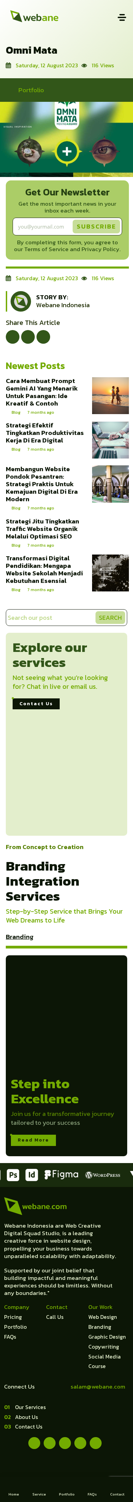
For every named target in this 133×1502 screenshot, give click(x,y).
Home (14, 1494)
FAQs (10, 1337)
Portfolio (31, 90)
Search (110, 617)
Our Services (30, 1407)
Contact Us (36, 703)
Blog (16, 412)
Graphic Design (107, 1337)
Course (97, 1366)
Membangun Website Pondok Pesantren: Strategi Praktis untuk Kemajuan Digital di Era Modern (42, 484)
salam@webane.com (98, 1386)
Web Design (102, 1317)
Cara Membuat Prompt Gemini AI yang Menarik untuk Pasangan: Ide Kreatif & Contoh (42, 392)
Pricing (13, 1317)
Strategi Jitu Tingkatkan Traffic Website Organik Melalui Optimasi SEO (42, 528)
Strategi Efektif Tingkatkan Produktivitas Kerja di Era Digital (45, 432)
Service (39, 1494)
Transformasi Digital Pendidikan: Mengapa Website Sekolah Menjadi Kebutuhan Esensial (44, 569)
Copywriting (103, 1346)
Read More (33, 1140)
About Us (26, 1417)
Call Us (54, 1317)
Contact (117, 1494)
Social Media (104, 1356)
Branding (19, 937)
